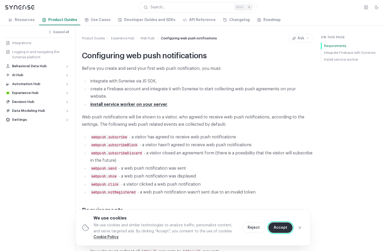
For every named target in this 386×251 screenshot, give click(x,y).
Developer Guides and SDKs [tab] (149, 20)
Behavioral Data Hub (29, 66)
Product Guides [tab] (62, 20)
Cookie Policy (106, 237)
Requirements (335, 46)
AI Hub (17, 75)
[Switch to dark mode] (376, 7)
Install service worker (341, 59)
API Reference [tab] (202, 20)
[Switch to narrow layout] (366, 7)
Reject (254, 227)
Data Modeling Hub (28, 110)
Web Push (147, 38)
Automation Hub (26, 84)
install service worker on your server (128, 104)
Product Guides (93, 38)
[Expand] (67, 66)
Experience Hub (25, 93)
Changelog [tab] (239, 20)
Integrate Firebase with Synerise (349, 52)
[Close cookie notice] (300, 227)
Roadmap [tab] (272, 20)
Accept (280, 227)
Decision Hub (23, 101)
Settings (19, 119)
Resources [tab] (25, 20)
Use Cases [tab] (101, 20)
